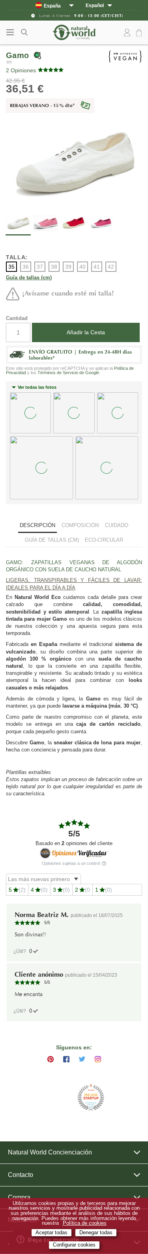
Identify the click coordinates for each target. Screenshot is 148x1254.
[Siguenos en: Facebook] (66, 1059)
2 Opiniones (21, 70)
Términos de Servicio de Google (68, 372)
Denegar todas (95, 1232)
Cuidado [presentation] (116, 525)
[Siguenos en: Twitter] (82, 1059)
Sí (30, 951)
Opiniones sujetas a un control (71, 863)
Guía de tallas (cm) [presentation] (52, 540)
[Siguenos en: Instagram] (98, 1059)
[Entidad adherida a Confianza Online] (54, 1098)
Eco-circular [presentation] (104, 540)
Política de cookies (85, 1223)
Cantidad (17, 318)
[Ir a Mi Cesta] (140, 33)
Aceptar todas (51, 1232)
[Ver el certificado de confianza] (74, 853)
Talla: (17, 257)
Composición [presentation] (80, 525)
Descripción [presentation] (37, 525)
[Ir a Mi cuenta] (127, 32)
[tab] (37, 526)
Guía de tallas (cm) (29, 278)
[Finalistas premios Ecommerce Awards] (91, 1098)
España (52, 5)
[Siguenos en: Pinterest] (50, 1059)
